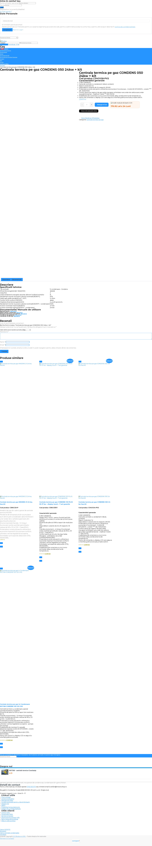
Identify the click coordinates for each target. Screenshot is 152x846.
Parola (2, 5)
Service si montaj (7, 816)
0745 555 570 (31, 787)
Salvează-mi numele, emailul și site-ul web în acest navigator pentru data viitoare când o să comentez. (38, 348)
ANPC (3, 805)
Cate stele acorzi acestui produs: (11, 330)
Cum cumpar (6, 797)
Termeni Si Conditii (7, 838)
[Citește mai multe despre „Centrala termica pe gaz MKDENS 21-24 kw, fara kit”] (1, 543)
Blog (1, 60)
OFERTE (4, 49)
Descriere (6, 279)
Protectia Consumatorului (10, 807)
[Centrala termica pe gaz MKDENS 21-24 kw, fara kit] (17, 431)
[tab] (6, 279)
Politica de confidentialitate (11, 809)
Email (2, 345)
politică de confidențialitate (125, 27)
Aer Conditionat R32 (4, 55)
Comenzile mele (7, 814)
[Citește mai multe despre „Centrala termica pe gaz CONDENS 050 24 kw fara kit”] (80, 548)
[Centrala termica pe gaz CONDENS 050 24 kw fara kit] (95, 431)
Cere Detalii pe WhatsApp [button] (90, 118)
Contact (2, 62)
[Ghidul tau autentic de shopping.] (76, 842)
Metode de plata (7, 800)
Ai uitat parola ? (6, 11)
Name (2, 342)
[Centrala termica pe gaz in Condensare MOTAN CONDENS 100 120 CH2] (17, 635)
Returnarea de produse (9, 819)
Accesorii (2, 59)
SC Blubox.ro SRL (19, 836)
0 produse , (13, 44)
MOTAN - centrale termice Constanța (22, 770)
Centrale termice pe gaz (5, 50)
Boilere (1, 54)
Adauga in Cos (102, 104)
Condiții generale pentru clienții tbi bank (15, 802)
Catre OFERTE (5, 829)
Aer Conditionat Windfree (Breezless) (8, 57)
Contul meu (4, 64)
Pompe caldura (3, 52)
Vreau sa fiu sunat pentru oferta (89, 111)
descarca (13, 311)
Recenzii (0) (16, 279)
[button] (1, 361)
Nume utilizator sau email (9, 3)
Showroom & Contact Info (10, 817)
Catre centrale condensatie (9, 833)
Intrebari (3, 834)
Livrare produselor (7, 799)
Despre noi (5, 804)
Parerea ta (4, 332)
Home (2, 65)
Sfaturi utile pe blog (8, 821)
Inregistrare (7, 29)
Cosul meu (4, 44)
